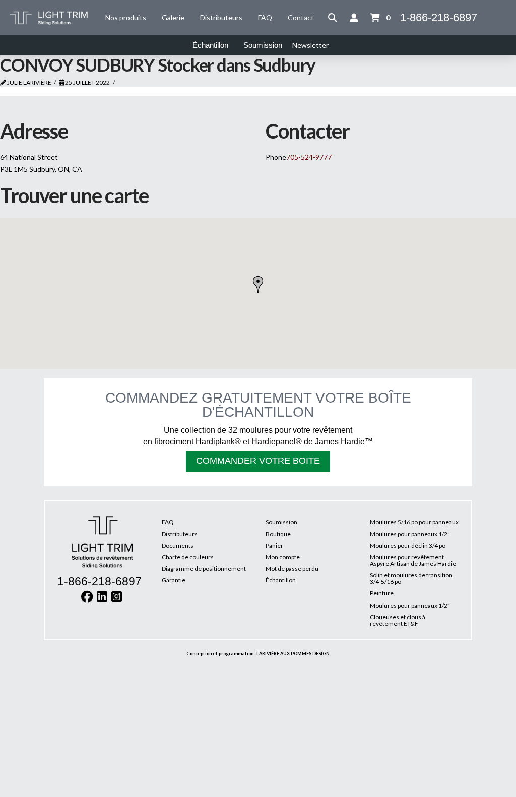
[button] (332, 17)
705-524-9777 (309, 157)
